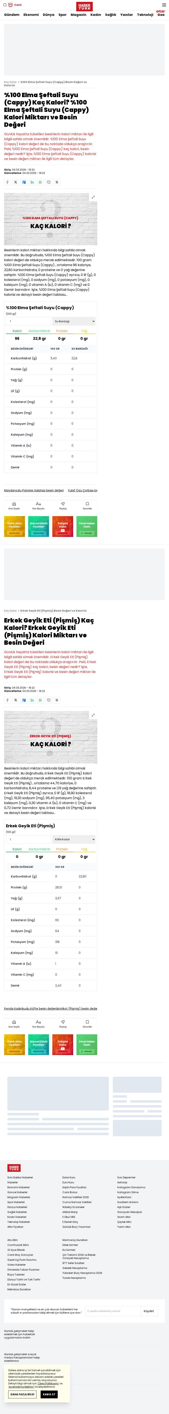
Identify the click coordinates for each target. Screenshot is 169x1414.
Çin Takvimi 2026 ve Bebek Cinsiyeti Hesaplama (78, 1256)
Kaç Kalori (10, 82)
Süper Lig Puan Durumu (21, 1260)
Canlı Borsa (69, 1192)
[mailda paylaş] (48, 182)
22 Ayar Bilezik (16, 1250)
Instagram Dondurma (131, 1187)
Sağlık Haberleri (17, 1212)
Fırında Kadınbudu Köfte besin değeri (30, 1009)
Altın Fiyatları (15, 1227)
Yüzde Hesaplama (74, 1278)
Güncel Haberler (17, 1192)
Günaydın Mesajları (129, 1212)
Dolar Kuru (68, 1177)
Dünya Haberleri (17, 1207)
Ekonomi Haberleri (18, 1187)
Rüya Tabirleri (16, 1274)
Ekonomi (31, 14)
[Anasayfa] (14, 1168)
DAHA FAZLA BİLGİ (22, 1394)
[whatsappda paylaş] (40, 182)
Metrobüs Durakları (19, 1289)
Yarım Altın (124, 1227)
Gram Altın (124, 1217)
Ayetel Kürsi (124, 1197)
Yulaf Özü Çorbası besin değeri (90, 490)
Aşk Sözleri (123, 1207)
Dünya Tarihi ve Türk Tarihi (23, 1279)
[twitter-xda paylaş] (15, 182)
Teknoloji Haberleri (18, 1222)
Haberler (12, 1182)
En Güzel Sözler (16, 1284)
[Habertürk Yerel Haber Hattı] (86, 526)
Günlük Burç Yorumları (76, 1227)
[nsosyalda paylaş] (24, 182)
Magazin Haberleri (18, 1197)
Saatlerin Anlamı (127, 1202)
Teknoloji (145, 14)
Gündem (11, 14)
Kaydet (149, 1311)
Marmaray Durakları (75, 1240)
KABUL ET (49, 1394)
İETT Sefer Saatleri (73, 1263)
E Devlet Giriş (70, 1222)
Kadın (95, 14)
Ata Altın (12, 1240)
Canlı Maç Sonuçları (20, 1255)
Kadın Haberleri (16, 1217)
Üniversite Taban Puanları (23, 1269)
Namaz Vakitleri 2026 (75, 1197)
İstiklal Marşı (70, 1212)
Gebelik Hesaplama (74, 1268)
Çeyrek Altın (124, 1222)
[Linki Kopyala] (57, 182)
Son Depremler (126, 1177)
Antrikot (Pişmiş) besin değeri (77, 1009)
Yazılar (126, 14)
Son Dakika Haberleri (20, 1177)
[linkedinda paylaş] (32, 182)
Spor (63, 14)
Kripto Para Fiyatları (74, 1187)
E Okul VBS (68, 1217)
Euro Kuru (68, 1182)
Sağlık (110, 14)
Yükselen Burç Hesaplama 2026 (82, 1273)
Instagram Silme (127, 1192)
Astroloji (122, 1182)
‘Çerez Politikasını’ (48, 1383)
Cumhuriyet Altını (18, 1245)
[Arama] (5, 5)
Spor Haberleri (16, 1202)
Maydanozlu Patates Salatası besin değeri (34, 490)
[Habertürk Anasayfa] (84, 6)
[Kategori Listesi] (164, 5)
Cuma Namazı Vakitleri (77, 1202)
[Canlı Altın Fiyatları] (14, 526)
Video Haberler (16, 1264)
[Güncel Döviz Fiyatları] (38, 526)
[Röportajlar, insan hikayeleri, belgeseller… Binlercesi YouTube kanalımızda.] (62, 526)
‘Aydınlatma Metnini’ (21, 1386)
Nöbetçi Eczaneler (73, 1207)
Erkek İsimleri (70, 1245)
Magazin (78, 14)
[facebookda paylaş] (7, 182)
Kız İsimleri (68, 1250)
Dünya (48, 14)
